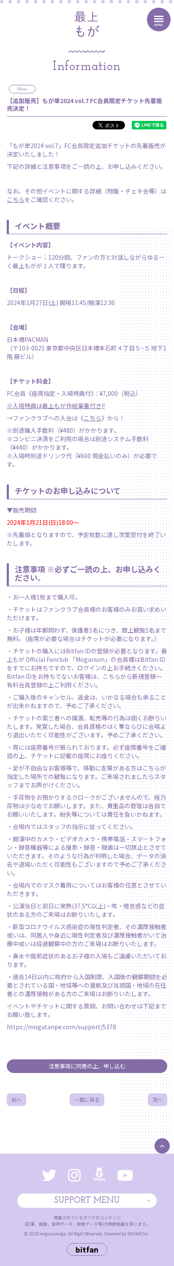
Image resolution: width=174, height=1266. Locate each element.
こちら (15, 199)
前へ (16, 1099)
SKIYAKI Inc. (138, 1233)
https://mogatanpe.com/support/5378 (61, 1026)
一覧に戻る (87, 1099)
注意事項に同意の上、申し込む (87, 1066)
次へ (157, 1099)
